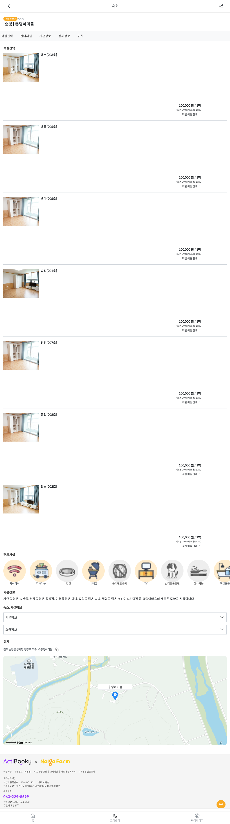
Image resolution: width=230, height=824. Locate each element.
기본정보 (45, 36)
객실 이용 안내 (189, 114)
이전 (9, 6)
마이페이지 (197, 820)
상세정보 (64, 36)
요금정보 (11, 630)
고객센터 (115, 820)
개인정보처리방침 (22, 772)
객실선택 (7, 36)
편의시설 (26, 36)
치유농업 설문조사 (86, 772)
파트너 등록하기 (68, 772)
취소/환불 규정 (40, 772)
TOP (221, 804)
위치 (80, 36)
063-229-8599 (16, 796)
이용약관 (7, 772)
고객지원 (54, 772)
